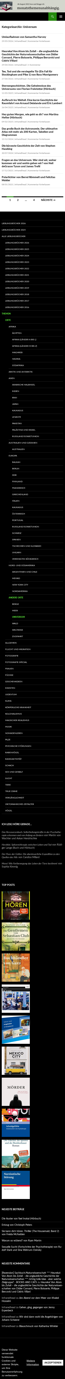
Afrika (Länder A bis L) (24, 340)
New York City (20, 585)
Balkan (16, 462)
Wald (15, 623)
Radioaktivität (13, 759)
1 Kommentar (34, 65)
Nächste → (48, 200)
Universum (18, 617)
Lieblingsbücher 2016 (17, 307)
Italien (15, 501)
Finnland (17, 481)
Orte (8, 320)
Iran (14, 398)
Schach (9, 765)
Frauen (9, 669)
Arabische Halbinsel (23, 385)
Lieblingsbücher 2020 (17, 281)
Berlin (15, 469)
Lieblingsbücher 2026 (14, 223)
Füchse (9, 675)
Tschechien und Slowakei (26, 546)
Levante (16, 417)
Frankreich (18, 488)
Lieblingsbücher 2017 (17, 301)
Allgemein (11, 643)
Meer (15, 611)
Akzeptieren (52, 1362)
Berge (15, 604)
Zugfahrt (17, 636)
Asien (12, 378)
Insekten (10, 688)
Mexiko (16, 578)
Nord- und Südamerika (22, 565)
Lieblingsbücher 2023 (17, 262)
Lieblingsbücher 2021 (17, 275)
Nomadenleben (14, 733)
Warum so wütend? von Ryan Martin (21, 1240)
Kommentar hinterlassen (39, 41)
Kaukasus (17, 410)
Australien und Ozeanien (23, 443)
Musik (8, 727)
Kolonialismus (13, 714)
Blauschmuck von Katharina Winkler (38, 1326)
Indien (15, 391)
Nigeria (16, 359)
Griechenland (20, 494)
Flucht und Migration (18, 649)
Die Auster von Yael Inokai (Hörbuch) (21, 1219)
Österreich (18, 514)
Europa (13, 456)
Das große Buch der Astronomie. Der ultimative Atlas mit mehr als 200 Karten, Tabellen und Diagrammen (30, 131)
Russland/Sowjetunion (25, 436)
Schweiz (16, 533)
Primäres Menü (61, 16)
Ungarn (16, 552)
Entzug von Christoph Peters (17, 1225)
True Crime (11, 791)
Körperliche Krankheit (18, 707)
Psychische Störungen (18, 746)
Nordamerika (20, 591)
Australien (18, 449)
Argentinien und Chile (24, 572)
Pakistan (17, 423)
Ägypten (16, 333)
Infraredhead (20, 41)
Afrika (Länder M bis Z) (24, 346)
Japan (15, 404)
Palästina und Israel (23, 430)
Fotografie (11, 656)
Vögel (8, 811)
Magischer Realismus (17, 720)
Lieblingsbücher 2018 (17, 294)
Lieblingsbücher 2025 (14, 230)
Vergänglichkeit (14, 798)
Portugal (17, 520)
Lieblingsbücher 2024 (17, 256)
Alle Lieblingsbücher (13, 236)
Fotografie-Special (16, 662)
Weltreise (17, 630)
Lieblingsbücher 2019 (17, 288)
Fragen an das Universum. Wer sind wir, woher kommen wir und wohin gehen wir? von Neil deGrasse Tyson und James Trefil (29, 163)
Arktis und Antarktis (21, 372)
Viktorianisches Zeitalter (19, 804)
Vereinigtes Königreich (25, 559)
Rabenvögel (12, 753)
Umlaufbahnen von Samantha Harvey (24, 37)
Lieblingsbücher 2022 (17, 269)
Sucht (8, 778)
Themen (6, 314)
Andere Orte (16, 598)
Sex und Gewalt (14, 772)
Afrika (12, 327)
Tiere (8, 785)
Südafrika (18, 365)
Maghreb (17, 352)
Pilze (7, 740)
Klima (8, 701)
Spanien (16, 540)
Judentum (11, 694)
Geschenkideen (13, 682)
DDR (14, 475)
